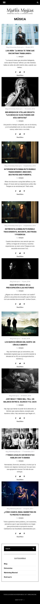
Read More (20, 75)
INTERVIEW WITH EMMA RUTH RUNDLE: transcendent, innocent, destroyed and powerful (20, 172)
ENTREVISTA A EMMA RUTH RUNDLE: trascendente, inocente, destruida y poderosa (20, 232)
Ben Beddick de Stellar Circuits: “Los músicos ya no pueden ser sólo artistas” (20, 115)
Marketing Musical (14, 451)
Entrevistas (13, 47)
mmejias (21, 56)
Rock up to (20, 47)
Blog (7, 47)
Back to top (19, 600)
